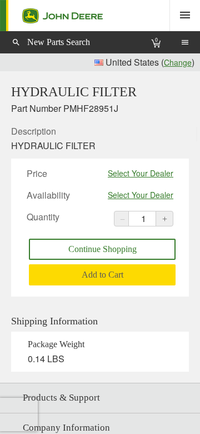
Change (178, 62)
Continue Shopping (102, 249)
